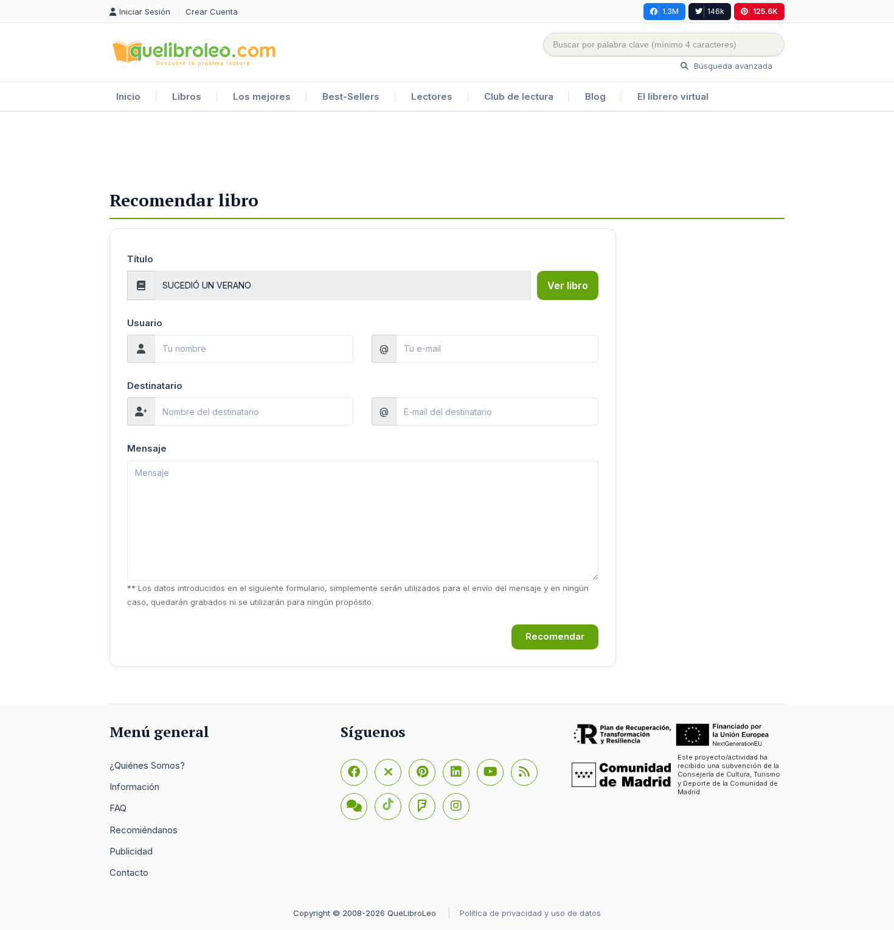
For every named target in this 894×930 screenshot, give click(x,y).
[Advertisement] (447, 151)
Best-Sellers (350, 96)
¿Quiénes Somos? (147, 765)
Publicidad (131, 851)
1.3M (670, 11)
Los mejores (262, 96)
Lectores (431, 96)
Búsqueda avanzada (731, 66)
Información (134, 786)
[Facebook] (354, 772)
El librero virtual (673, 96)
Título (140, 259)
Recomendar (554, 636)
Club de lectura (518, 96)
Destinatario (154, 385)
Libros (186, 96)
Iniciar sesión (146, 11)
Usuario (144, 323)
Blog (595, 96)
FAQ (117, 808)
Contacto (128, 872)
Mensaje (147, 448)
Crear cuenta (211, 11)
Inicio (128, 96)
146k (715, 11)
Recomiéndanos (143, 830)
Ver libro (567, 285)
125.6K (765, 11)
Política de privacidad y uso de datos (530, 913)
